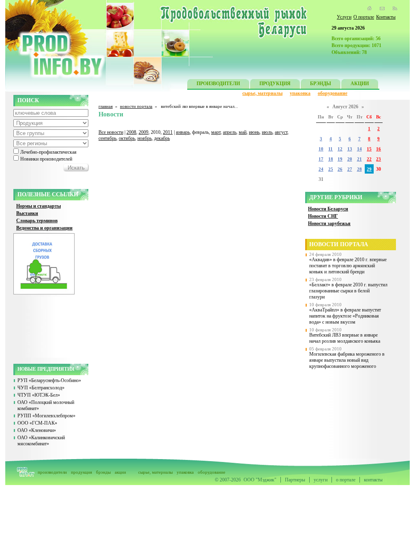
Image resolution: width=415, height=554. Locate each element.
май (242, 132)
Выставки (27, 213)
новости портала (136, 106)
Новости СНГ (323, 216)
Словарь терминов (37, 220)
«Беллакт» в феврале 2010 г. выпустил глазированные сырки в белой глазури (348, 291)
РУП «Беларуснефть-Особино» (49, 380)
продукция (81, 472)
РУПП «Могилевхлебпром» (46, 416)
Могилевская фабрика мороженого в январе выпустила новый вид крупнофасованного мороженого (347, 360)
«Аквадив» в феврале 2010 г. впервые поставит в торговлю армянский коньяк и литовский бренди (348, 266)
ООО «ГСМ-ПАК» (37, 423)
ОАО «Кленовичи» (36, 430)
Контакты (386, 17)
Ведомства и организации (44, 228)
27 (349, 169)
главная (105, 106)
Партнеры (295, 480)
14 (359, 149)
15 (369, 149)
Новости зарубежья (329, 223)
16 (378, 149)
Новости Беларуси (328, 209)
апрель (229, 132)
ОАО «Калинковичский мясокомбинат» (41, 441)
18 (330, 159)
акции (120, 472)
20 (349, 159)
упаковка (300, 93)
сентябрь (107, 138)
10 (321, 149)
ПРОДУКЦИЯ (275, 83)
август (281, 132)
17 (321, 159)
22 (369, 159)
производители (52, 472)
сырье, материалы (262, 93)
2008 (131, 132)
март (215, 132)
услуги (320, 480)
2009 (143, 132)
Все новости (110, 132)
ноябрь (144, 138)
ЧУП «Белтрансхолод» (40, 388)
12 (340, 149)
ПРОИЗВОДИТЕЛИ (218, 83)
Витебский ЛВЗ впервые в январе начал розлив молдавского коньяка (344, 338)
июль (267, 132)
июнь (254, 132)
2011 (168, 132)
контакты (373, 480)
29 (369, 169)
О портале (363, 17)
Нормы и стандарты (38, 206)
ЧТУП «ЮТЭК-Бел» (38, 395)
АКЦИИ (360, 83)
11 (330, 149)
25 (330, 169)
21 (359, 159)
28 (359, 169)
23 (378, 159)
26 (340, 169)
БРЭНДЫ (320, 83)
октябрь (127, 138)
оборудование (332, 93)
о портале (345, 480)
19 (340, 159)
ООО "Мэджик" (260, 480)
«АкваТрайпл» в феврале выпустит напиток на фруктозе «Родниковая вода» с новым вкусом (345, 316)
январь (183, 132)
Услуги (344, 17)
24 (321, 169)
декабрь (162, 138)
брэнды (103, 472)
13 (349, 149)
